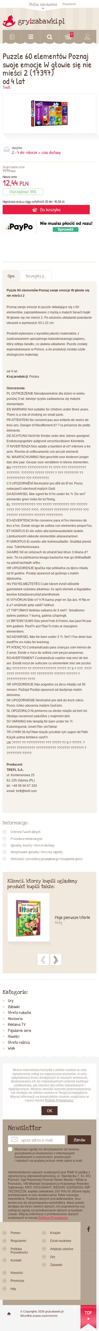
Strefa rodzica (19, 1042)
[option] (49, 920)
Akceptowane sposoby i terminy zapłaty (37, 851)
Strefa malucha (19, 1012)
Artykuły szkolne (61, 1249)
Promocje (17, 1281)
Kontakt (16, 1260)
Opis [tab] (11, 276)
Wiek (11, 1048)
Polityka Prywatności (19, 1250)
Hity (13, 1289)
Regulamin (69, 4)
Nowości (14, 1036)
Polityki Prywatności (59, 1100)
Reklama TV (17, 1024)
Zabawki (14, 1006)
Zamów (79, 1139)
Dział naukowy (60, 1241)
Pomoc (16, 1233)
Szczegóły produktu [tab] (38, 276)
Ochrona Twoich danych (25, 831)
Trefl (6, 87)
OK (49, 1110)
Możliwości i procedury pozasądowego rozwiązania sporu (46, 858)
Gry (10, 1000)
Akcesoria (15, 1018)
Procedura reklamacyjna (26, 838)
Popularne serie (19, 1030)
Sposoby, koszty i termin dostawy (32, 845)
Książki (55, 1233)
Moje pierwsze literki (72, 917)
